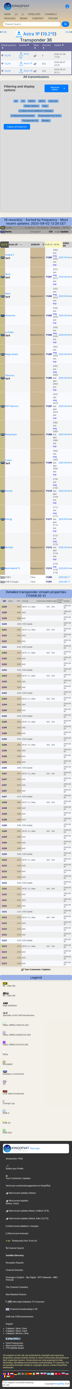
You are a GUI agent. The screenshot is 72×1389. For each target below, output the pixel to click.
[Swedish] (19, 1373)
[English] (4, 1373)
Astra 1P (31, 33)
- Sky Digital (30, 1277)
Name (8, 231)
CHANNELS (51, 14)
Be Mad (9, 547)
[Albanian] (11, 1376)
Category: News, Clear (16, 1331)
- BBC (55, 1277)
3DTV (42, 101)
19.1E (68, 32)
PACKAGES (10, 18)
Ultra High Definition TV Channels (28, 1302)
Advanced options (58, 88)
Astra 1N (28, 70)
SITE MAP (53, 18)
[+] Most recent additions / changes (36, 111)
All (16, 101)
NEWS (7, 14)
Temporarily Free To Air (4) (24, 1241)
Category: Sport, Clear (16, 1328)
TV (23, 101)
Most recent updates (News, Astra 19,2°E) (28, 1218)
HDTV (32, 101)
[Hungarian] (8, 1376)
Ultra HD (53, 101)
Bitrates (45, 120)
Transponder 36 (30, 120)
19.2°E (48, 33)
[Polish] (37, 1373)
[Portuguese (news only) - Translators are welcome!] (26, 1373)
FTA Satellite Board (15, 1348)
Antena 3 (9, 254)
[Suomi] (52, 1373)
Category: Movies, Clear (17, 1333)
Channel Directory (14, 1270)
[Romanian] (4, 1376)
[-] (23, 14)
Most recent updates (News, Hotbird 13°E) (29, 1211)
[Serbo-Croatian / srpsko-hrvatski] (67, 1373)
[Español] (30, 1373)
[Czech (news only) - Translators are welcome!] (41, 1373)
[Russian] (63, 1373)
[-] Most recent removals (23, 116)
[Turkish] (59, 1373)
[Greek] (48, 1373)
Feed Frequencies (14, 1343)
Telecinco (9, 375)
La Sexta (9, 332)
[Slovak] (44, 1373)
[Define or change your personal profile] (67, 6)
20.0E (4, 32)
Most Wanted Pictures (16, 1294)
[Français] (8, 1373)
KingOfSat (59, 1384)
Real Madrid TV (12, 568)
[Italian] (33, 1373)
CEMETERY (38, 18)
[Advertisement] (36, 171)
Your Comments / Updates (38, 969)
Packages (10, 1277)
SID (51, 231)
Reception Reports (15, 1263)
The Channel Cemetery (17, 1287)
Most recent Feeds (14, 1345)
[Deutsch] (15, 1373)
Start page (34, 1148)
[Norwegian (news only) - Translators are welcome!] (22, 1373)
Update (64, 231)
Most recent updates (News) (22, 1193)
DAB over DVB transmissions (19, 1316)
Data (45, 106)
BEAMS (23, 18)
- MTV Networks (44, 1277)
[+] (16, 14)
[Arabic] (55, 1373)
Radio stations (31, 106)
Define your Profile (14, 1168)
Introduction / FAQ (14, 1158)
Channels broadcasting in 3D (23, 1309)
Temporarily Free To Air (49, 116)
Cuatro (8, 460)
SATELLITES (34, 14)
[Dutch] (11, 1373)
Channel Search (16, 1248)
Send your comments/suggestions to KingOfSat (28, 1185)
